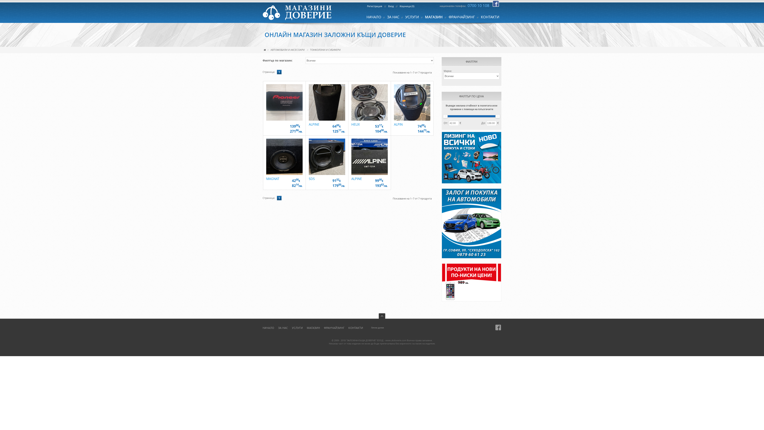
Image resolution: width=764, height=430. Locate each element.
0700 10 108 (478, 5)
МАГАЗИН (434, 17)
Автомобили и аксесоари (288, 49)
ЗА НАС (393, 17)
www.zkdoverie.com (395, 340)
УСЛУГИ (412, 17)
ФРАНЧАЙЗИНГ (462, 17)
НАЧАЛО (373, 17)
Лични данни (377, 327)
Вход (391, 6)
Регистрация (374, 6)
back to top (382, 316)
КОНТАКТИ (490, 17)
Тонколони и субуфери (325, 49)
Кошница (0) (407, 6)
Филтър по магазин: (277, 60)
